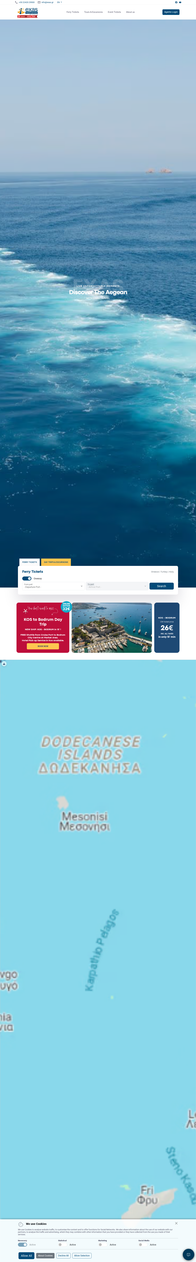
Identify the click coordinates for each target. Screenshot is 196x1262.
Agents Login (171, 12)
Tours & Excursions (93, 12)
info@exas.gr (47, 2)
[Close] (176, 1223)
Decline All (63, 1255)
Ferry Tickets (73, 12)
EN (58, 2)
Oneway (38, 578)
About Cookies (45, 1255)
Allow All (26, 1255)
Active (32, 1244)
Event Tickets (114, 12)
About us (130, 12)
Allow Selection (82, 1255)
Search (161, 586)
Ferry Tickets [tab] (29, 562)
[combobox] (54, 587)
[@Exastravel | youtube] (180, 2)
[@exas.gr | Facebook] (176, 2)
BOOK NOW (43, 646)
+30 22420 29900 (26, 2)
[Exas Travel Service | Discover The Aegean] (28, 12)
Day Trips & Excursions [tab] (56, 562)
